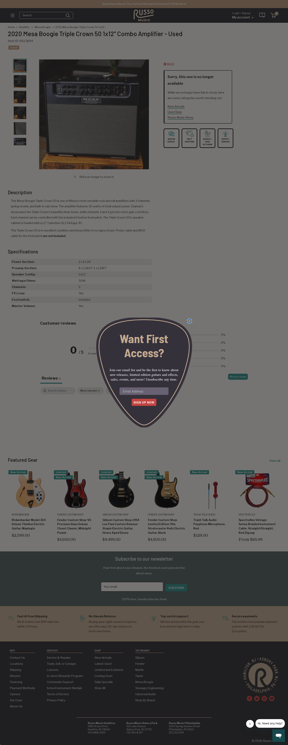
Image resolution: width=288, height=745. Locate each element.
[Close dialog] (189, 321)
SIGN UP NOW (144, 402)
